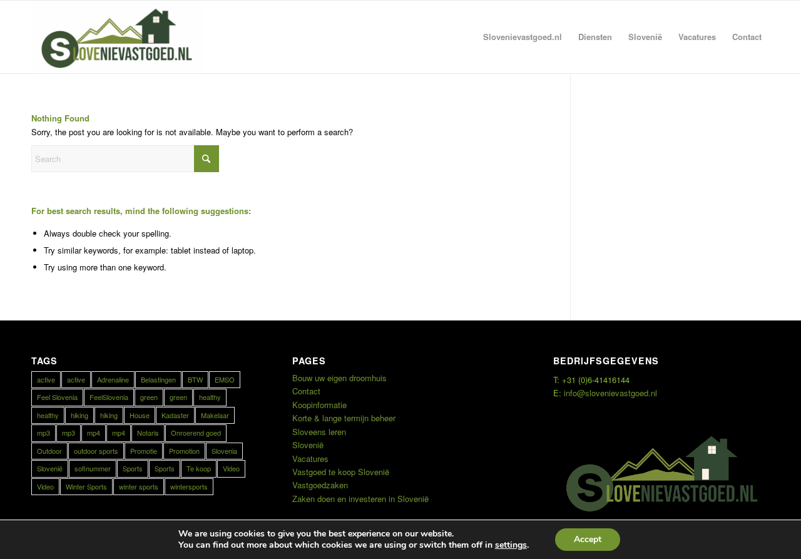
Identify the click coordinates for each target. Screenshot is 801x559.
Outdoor (49, 451)
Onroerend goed (196, 433)
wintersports (189, 486)
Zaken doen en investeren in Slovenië (360, 499)
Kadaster (175, 415)
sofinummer (92, 468)
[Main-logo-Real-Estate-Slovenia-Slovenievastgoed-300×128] (116, 37)
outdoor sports (96, 451)
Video (231, 468)
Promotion (184, 451)
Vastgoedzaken (320, 485)
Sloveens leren (319, 432)
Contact (306, 391)
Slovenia (224, 451)
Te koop (198, 468)
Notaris (148, 433)
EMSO (225, 379)
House (140, 415)
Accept (587, 539)
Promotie (143, 451)
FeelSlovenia (108, 397)
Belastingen (158, 379)
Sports (133, 468)
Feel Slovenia (57, 397)
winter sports (138, 486)
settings (511, 545)
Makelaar (215, 415)
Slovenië (50, 468)
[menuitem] (522, 37)
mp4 (93, 433)
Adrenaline (113, 379)
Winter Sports (86, 486)
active (46, 379)
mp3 (43, 433)
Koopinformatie (319, 405)
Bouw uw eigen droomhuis (339, 378)
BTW (195, 379)
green (149, 397)
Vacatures (310, 458)
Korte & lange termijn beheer (343, 418)
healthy (210, 397)
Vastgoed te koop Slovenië (340, 472)
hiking (79, 415)
